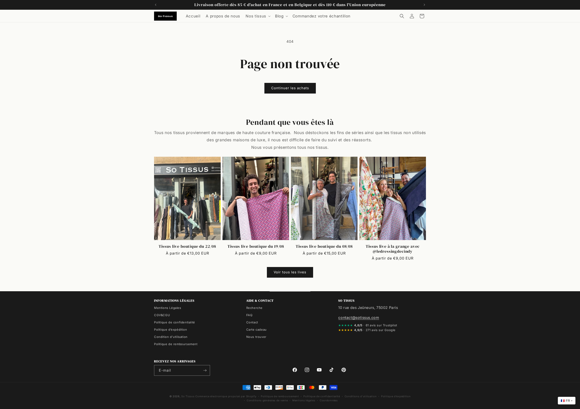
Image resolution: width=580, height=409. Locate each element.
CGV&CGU (162, 315)
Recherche (254, 308)
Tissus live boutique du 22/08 (187, 246)
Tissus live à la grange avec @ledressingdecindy (393, 249)
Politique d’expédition (170, 329)
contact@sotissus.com (358, 317)
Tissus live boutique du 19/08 (255, 246)
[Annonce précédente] (156, 4)
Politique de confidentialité (174, 322)
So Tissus (188, 396)
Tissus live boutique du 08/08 (324, 246)
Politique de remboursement (176, 344)
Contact (252, 322)
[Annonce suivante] (424, 4)
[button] (257, 16)
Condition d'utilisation (171, 337)
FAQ (249, 315)
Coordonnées (329, 400)
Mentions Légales (167, 308)
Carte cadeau (256, 329)
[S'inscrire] (205, 370)
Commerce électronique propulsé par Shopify (225, 396)
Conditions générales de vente (267, 400)
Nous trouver (256, 337)
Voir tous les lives (290, 272)
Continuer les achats (290, 88)
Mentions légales (303, 400)
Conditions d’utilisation (361, 396)
